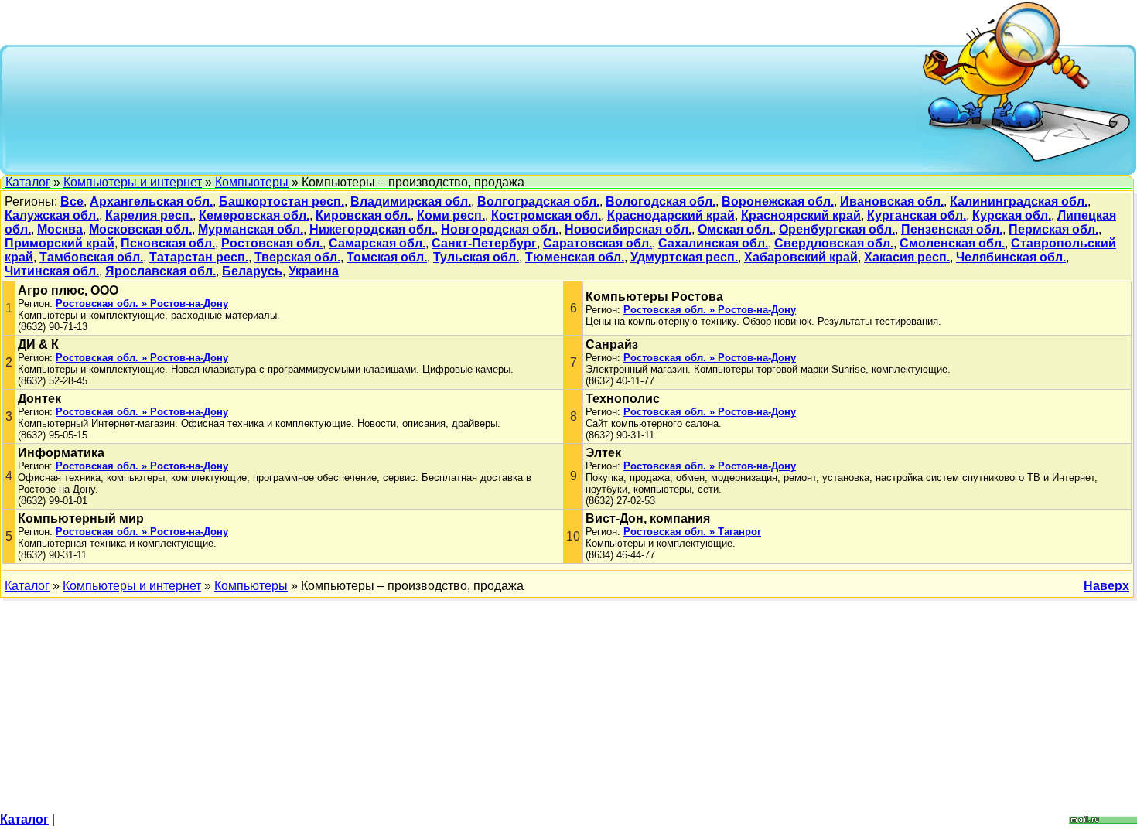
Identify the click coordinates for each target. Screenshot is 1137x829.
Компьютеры (252, 182)
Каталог (27, 182)
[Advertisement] (464, 108)
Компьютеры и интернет (132, 182)
